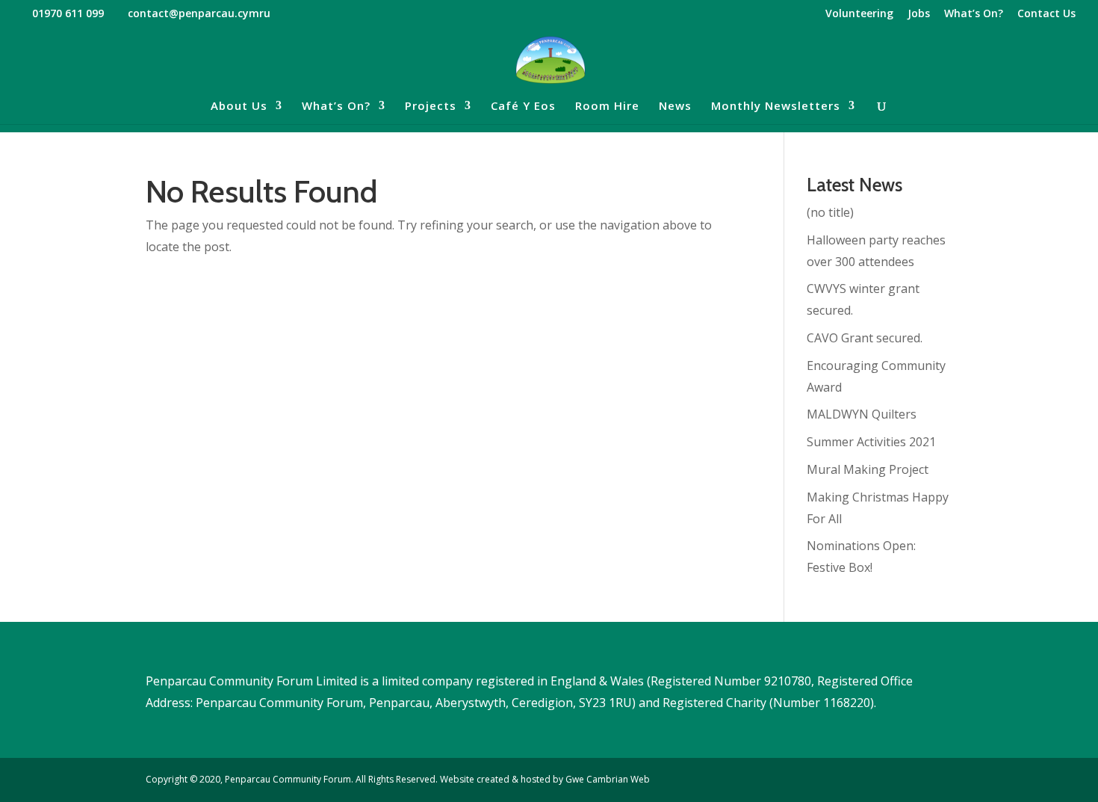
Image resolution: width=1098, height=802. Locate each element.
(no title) (830, 212)
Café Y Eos (523, 106)
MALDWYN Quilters (861, 414)
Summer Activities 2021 (871, 442)
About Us (239, 106)
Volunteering (859, 14)
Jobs (919, 14)
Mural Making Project (867, 469)
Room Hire (607, 106)
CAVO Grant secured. (864, 338)
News (675, 106)
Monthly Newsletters (775, 106)
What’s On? (973, 14)
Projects (430, 106)
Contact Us (1046, 14)
